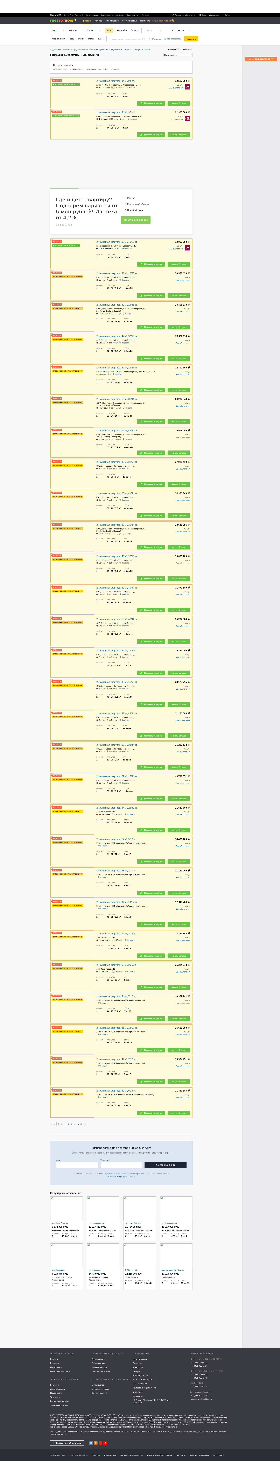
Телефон (104, 1160)
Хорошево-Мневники (111, 116)
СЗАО (98, 116)
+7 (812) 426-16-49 (199, 1378)
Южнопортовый (109, 372)
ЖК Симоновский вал (147, 372)
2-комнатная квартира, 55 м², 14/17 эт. (116, 1028)
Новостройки (112, 20)
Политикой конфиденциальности (121, 1176)
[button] (91, 93)
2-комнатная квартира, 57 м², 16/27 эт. (116, 367)
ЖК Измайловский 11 (106, 812)
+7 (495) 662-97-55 (199, 1362)
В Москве (130, 198)
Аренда (98, 20)
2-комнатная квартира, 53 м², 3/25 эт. (116, 933)
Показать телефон (153, 103)
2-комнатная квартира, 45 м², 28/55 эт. (116, 462)
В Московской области (137, 204)
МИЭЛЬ (180, 85)
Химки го (100, 85)
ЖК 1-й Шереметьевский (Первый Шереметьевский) (132, 1095)
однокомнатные (60, 69)
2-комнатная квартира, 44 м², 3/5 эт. (115, 112)
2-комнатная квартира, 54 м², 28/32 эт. (116, 808)
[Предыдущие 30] (51, 1124)
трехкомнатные (77, 69)
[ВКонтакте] (91, 1443)
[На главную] (64, 21)
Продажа (86, 20)
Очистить (156, 39)
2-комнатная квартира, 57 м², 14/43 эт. (116, 305)
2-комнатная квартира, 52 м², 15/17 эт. (116, 242)
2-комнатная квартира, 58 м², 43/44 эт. (116, 619)
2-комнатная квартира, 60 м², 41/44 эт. (116, 493)
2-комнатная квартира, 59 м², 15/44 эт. (116, 776)
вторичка (115, 69)
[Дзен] (105, 1443)
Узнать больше (179, 103)
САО (98, 277)
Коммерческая (129, 20)
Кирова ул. (115, 85)
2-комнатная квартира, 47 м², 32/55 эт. (116, 336)
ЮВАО (99, 372)
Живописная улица (129, 116)
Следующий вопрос (136, 220)
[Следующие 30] (85, 1124)
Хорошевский (107, 277)
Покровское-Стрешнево (112, 309)
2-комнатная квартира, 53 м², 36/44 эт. (116, 399)
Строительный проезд (132, 309)
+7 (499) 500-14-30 (199, 1386)
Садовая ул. (128, 246)
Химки (107, 85)
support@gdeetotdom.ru (201, 1399)
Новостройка (121, 30)
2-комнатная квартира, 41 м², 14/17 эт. (116, 902)
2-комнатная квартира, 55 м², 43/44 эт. (116, 430)
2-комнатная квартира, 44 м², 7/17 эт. (116, 996)
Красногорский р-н (104, 246)
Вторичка (135, 30)
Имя (58, 1160)
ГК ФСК (187, 278)
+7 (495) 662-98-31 (199, 1374)
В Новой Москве (134, 210)
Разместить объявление (68, 1443)
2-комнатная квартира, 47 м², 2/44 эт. (116, 650)
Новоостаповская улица (127, 372)
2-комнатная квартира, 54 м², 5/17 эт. (116, 839)
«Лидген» (80, 1424)
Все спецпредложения (261, 59)
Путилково (117, 246)
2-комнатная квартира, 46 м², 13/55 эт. (116, 273)
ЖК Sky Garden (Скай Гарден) (108, 311)
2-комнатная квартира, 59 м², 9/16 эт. (116, 1090)
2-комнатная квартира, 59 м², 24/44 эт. (116, 745)
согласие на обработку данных (191, 1431)
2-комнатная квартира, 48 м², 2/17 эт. (116, 870)
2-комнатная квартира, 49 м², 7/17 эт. (116, 1059)
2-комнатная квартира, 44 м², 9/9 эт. (115, 81)
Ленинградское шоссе (132, 85)
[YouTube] (100, 1443)
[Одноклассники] (96, 1443)
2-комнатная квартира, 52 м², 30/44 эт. (116, 525)
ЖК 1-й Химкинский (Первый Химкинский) (128, 843)
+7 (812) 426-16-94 (199, 1366)
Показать (191, 39)
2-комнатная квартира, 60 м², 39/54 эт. (116, 587)
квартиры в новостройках (97, 69)
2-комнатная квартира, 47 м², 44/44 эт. (116, 713)
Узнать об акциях (165, 1165)
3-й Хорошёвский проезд (124, 277)
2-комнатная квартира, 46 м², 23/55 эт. (116, 556)
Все (109, 30)
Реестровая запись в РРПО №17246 (163, 1424)
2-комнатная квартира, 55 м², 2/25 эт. (116, 965)
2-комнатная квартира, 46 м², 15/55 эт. (116, 682)
